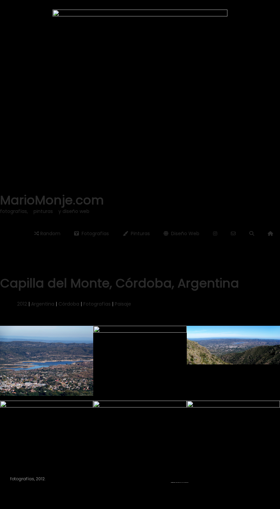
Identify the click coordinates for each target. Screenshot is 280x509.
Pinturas (139, 233)
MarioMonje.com (52, 200)
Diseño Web (183, 233)
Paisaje (123, 303)
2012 (22, 303)
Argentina (42, 303)
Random (49, 233)
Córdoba (68, 303)
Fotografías (94, 233)
